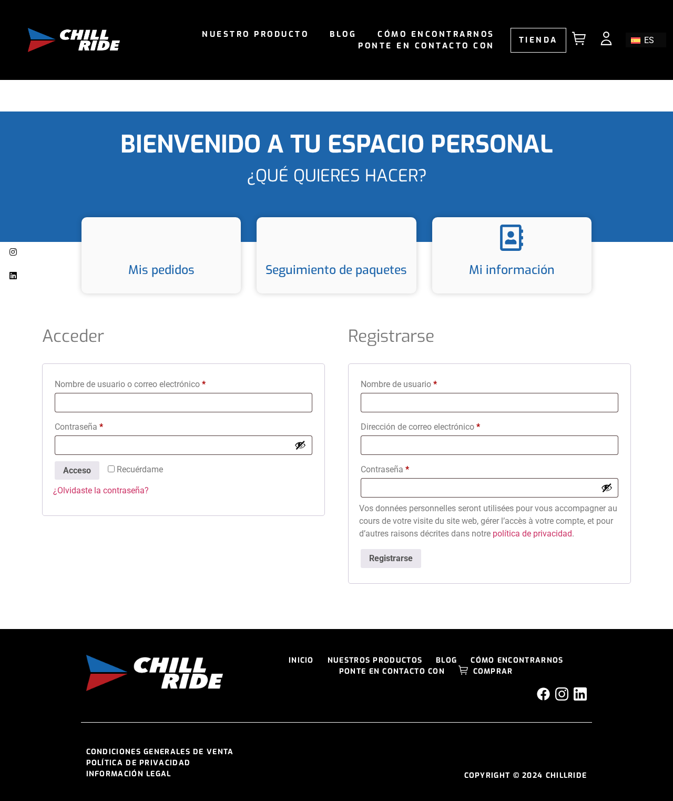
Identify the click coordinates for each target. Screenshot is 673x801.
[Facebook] (543, 694)
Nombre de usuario (419, 382)
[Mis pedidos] (161, 238)
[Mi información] (511, 238)
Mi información (512, 270)
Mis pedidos (161, 270)
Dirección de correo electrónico (441, 425)
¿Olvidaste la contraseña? (101, 490)
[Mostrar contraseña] (300, 445)
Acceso (77, 470)
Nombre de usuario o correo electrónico (150, 382)
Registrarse (391, 558)
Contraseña (99, 425)
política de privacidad (532, 534)
